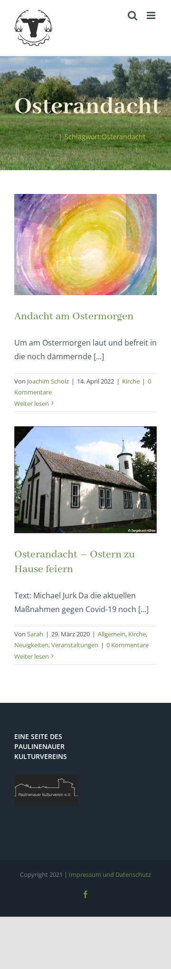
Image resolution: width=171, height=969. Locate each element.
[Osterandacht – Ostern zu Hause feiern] (85, 479)
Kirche (131, 381)
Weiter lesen (31, 403)
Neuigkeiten (31, 645)
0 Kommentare (127, 645)
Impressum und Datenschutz (110, 874)
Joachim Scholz (48, 381)
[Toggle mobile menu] (152, 15)
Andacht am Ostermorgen (73, 316)
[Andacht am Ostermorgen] (85, 244)
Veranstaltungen (74, 645)
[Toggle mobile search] (132, 15)
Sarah (35, 634)
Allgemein (111, 634)
